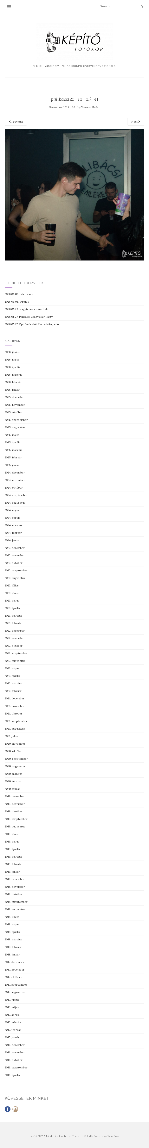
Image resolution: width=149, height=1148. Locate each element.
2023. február (13, 623)
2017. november (14, 969)
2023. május (12, 600)
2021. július (11, 736)
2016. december (15, 1045)
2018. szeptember (16, 902)
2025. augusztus (15, 427)
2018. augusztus (15, 909)
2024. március (13, 525)
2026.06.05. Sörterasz (19, 294)
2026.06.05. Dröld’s (17, 301)
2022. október (14, 645)
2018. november (15, 886)
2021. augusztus (15, 728)
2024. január (12, 540)
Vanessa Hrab (89, 107)
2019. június (12, 834)
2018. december (15, 879)
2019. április (12, 849)
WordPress (113, 1135)
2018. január (12, 954)
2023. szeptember (16, 570)
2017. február (13, 1030)
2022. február (13, 691)
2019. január (12, 871)
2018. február (13, 947)
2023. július (12, 585)
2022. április (12, 676)
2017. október (13, 977)
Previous (17, 121)
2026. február (13, 382)
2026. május (12, 359)
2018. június (12, 917)
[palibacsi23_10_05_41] (74, 194)
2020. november (15, 743)
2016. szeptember (16, 1067)
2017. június (12, 999)
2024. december (15, 472)
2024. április (12, 517)
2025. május (12, 435)
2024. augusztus (15, 502)
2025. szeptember (16, 420)
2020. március (13, 774)
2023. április (12, 608)
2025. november (15, 404)
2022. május (12, 668)
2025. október (14, 412)
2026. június (12, 352)
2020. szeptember (16, 758)
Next (134, 121)
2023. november (15, 555)
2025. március (13, 450)
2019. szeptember (16, 819)
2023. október (14, 563)
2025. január (12, 465)
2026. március (13, 374)
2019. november (15, 804)
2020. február (13, 781)
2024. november (15, 480)
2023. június (12, 593)
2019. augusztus (15, 826)
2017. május (12, 1007)
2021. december (14, 698)
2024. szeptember (16, 495)
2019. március (13, 856)
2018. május (12, 924)
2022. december (15, 630)
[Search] (141, 6)
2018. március (13, 939)
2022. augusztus (15, 661)
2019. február (13, 864)
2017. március (13, 1022)
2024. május (12, 510)
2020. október (14, 751)
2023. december (15, 548)
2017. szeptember (16, 984)
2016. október (14, 1060)
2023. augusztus (15, 578)
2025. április (12, 442)
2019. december (15, 796)
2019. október (14, 811)
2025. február (13, 457)
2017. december (14, 962)
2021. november (15, 706)
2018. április (12, 932)
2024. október (14, 487)
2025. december (15, 397)
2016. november (15, 1052)
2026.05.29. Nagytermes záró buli (26, 309)
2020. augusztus (15, 766)
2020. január (12, 789)
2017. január (12, 1037)
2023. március (13, 615)
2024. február (13, 533)
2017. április (12, 1014)
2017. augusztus (15, 992)
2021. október (13, 713)
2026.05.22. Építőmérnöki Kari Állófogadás (32, 324)
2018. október (14, 894)
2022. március (13, 683)
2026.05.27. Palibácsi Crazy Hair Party (29, 316)
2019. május (12, 841)
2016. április (12, 1075)
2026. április (12, 367)
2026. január (12, 389)
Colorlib (88, 1135)
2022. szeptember (16, 653)
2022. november (15, 638)
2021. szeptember (16, 721)
